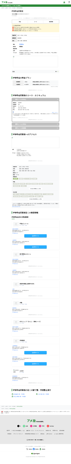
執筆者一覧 (48, 430)
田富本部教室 (15, 229)
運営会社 (42, 433)
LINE (27, 426)
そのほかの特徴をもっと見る (35, 188)
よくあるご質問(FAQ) (59, 433)
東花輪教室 (14, 376)
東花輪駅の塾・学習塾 (19, 394)
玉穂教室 (14, 240)
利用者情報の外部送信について (32, 433)
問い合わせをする (16, 206)
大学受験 (35, 426)
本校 (13, 289)
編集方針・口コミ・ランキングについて (35, 430)
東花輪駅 (14, 7)
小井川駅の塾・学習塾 (43, 394)
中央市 (10, 7)
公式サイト (35, 236)
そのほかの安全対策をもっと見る (35, 199)
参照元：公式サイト (55, 112)
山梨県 (6, 7)
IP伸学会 (21, 44)
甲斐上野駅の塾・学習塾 (19, 396)
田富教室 (14, 308)
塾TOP (3, 7)
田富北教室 (14, 357)
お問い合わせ (49, 433)
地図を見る (16, 233)
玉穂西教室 (14, 345)
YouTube (52, 426)
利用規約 (9, 433)
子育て (43, 426)
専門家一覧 (55, 430)
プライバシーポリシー (18, 433)
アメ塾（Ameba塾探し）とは (18, 430)
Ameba (30, 449)
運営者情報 (61, 430)
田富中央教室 (15, 326)
